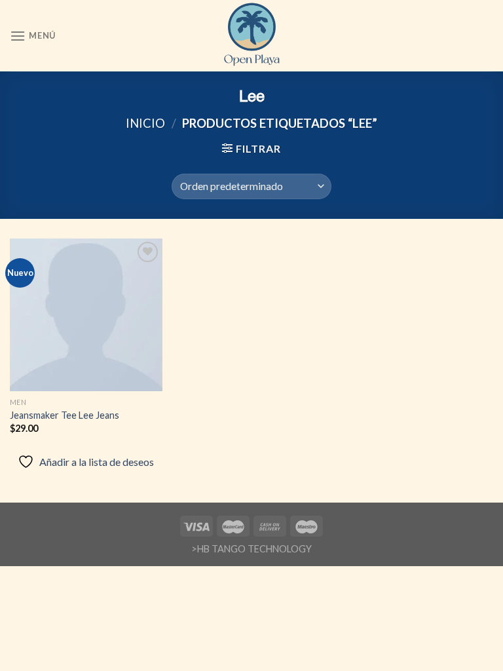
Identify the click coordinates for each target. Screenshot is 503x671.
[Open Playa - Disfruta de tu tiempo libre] (251, 35)
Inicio (145, 123)
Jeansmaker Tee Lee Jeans (64, 415)
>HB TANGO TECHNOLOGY (251, 548)
